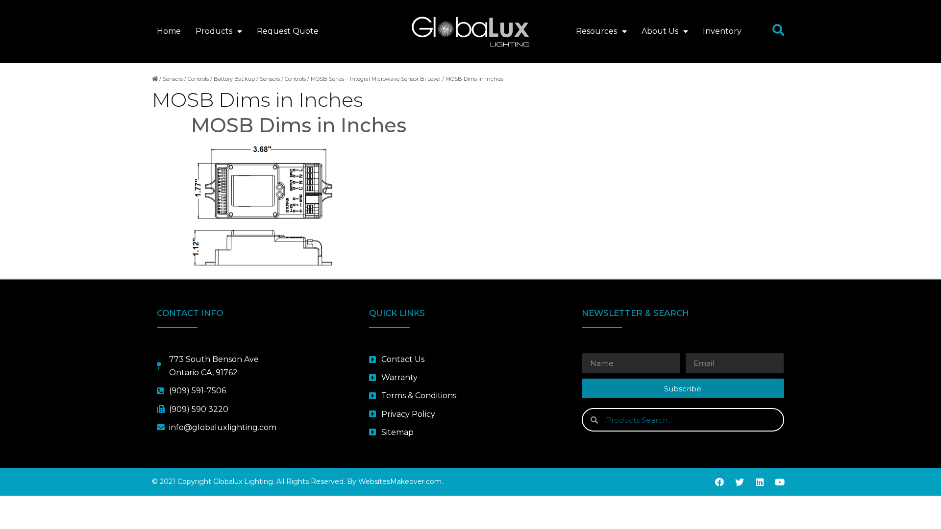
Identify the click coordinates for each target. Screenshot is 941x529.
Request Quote (288, 31)
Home (169, 31)
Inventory (722, 31)
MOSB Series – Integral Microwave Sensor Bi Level (376, 78)
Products (214, 31)
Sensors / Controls (283, 78)
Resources (596, 31)
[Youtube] (780, 482)
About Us (660, 31)
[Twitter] (739, 482)
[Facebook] (719, 482)
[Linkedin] (759, 482)
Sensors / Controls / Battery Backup (209, 78)
